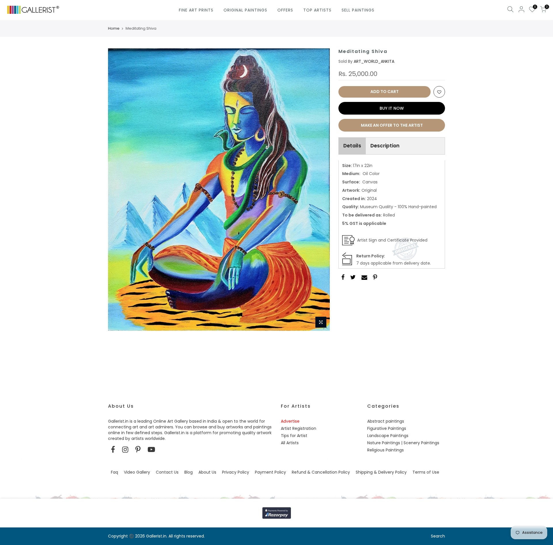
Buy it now (392, 108)
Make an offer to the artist (392, 125)
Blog (188, 472)
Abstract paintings (385, 421)
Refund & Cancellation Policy (321, 472)
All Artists (290, 443)
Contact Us (167, 472)
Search (438, 536)
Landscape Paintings (387, 435)
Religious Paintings (385, 450)
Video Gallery (137, 472)
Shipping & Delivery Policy (381, 472)
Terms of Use (425, 472)
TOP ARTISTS (317, 10)
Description (384, 145)
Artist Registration (298, 428)
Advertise (290, 421)
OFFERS (285, 10)
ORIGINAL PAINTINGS (245, 10)
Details (352, 145)
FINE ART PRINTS (196, 10)
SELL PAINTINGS (358, 10)
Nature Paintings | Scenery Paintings (403, 443)
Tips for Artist (294, 435)
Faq (114, 472)
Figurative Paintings (386, 428)
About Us (207, 472)
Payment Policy (270, 472)
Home (114, 28)
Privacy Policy (235, 472)
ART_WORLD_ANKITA (374, 61)
